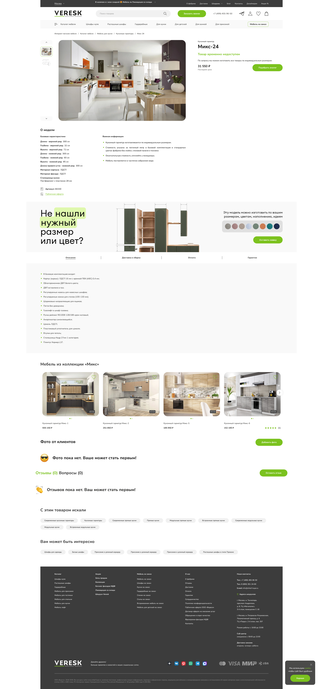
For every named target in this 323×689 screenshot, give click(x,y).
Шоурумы (216, 3)
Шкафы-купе (60, 579)
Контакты (239, 3)
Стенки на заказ (144, 595)
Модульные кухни (51, 527)
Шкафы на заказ (144, 583)
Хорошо (300, 678)
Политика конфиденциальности (198, 603)
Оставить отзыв (273, 473)
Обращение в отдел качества (197, 615)
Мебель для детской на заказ (149, 607)
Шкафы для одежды (53, 552)
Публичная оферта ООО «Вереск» (199, 607)
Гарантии (252, 257)
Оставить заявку (268, 240)
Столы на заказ (143, 599)
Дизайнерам (252, 3)
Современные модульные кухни (248, 520)
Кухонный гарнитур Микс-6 (237, 423)
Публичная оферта (54, 194)
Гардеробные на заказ (146, 591)
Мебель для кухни (62, 603)
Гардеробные (60, 587)
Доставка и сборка (131, 257)
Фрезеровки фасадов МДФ (196, 619)
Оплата (192, 257)
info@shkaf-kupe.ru (250, 588)
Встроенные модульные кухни (82, 527)
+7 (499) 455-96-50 (249, 580)
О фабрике (191, 3)
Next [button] (280, 393)
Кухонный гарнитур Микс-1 (55, 423)
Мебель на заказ (144, 579)
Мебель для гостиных (64, 595)
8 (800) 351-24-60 (248, 584)
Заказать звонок (192, 13)
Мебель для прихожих (64, 591)
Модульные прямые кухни (181, 520)
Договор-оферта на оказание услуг (200, 611)
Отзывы (188, 583)
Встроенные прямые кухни (213, 520)
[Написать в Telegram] (241, 14)
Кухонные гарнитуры (93, 520)
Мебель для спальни (63, 599)
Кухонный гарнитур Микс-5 (177, 423)
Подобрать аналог (268, 67)
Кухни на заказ (143, 587)
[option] (125, 3)
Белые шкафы (78, 552)
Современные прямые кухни (124, 520)
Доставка (204, 3)
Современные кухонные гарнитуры (59, 520)
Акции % (264, 3)
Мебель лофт (60, 607)
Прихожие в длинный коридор (107, 552)
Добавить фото (269, 442)
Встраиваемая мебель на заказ (150, 603)
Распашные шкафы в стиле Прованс (218, 552)
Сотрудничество (192, 599)
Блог (229, 3)
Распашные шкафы (63, 583)
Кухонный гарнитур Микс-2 (116, 423)
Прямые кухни (153, 520)
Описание (71, 257)
